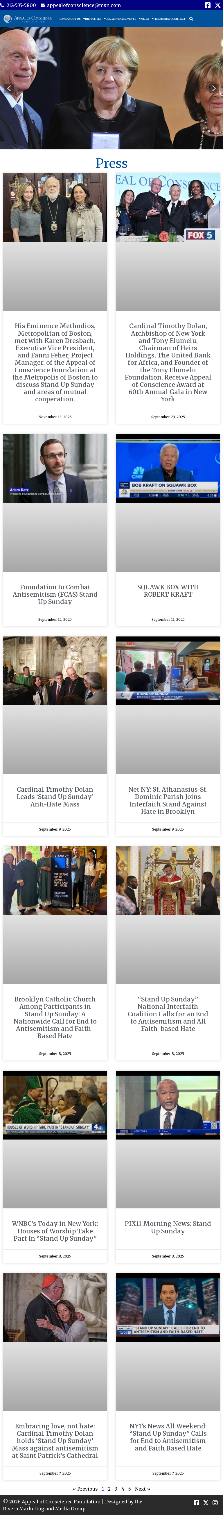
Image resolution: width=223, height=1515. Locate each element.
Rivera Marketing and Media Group (44, 1509)
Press (157, 18)
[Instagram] (215, 1502)
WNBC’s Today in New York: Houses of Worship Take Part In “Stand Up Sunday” (55, 1231)
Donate (166, 18)
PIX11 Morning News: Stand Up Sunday (168, 1227)
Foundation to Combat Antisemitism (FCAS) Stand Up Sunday (55, 594)
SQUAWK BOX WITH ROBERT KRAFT (168, 590)
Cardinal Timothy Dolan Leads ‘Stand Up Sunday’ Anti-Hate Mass (55, 797)
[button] (191, 18)
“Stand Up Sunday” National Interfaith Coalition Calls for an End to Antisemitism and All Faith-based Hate (168, 1014)
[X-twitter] (218, 5)
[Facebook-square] (208, 5)
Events (131, 18)
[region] (111, 88)
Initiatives (93, 18)
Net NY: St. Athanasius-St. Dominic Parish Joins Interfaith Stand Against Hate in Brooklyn (168, 800)
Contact (179, 18)
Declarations (116, 18)
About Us (73, 18)
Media (145, 18)
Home (63, 18)
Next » (142, 1489)
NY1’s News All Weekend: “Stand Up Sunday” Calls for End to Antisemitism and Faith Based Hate (168, 1437)
